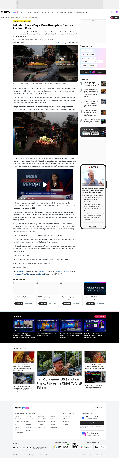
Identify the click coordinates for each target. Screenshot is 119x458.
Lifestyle (28, 424)
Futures (17, 427)
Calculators (29, 430)
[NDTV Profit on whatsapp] (30, 447)
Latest (29, 12)
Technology (41, 421)
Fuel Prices (53, 427)
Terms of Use (23, 454)
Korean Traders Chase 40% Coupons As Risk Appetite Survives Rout (93, 387)
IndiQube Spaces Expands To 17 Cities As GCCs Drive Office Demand (71, 335)
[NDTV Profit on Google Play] (86, 446)
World (36, 39)
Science (40, 424)
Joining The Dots (92, 297)
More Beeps (93, 226)
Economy (50, 12)
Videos (52, 424)
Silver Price (41, 427)
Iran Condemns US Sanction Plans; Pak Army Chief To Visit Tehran (59, 383)
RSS (46, 454)
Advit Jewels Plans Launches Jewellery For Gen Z (46, 335)
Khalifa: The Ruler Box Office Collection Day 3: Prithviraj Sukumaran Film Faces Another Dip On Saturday (22, 367)
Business (43, 12)
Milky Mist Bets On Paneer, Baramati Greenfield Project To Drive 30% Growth (94, 335)
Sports (52, 421)
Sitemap (41, 454)
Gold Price (29, 427)
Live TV (23, 12)
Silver (29, 274)
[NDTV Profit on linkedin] (24, 447)
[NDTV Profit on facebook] (14, 447)
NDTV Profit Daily (44, 297)
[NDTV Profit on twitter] (17, 447)
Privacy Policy (33, 454)
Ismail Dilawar (29, 39)
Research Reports (61, 12)
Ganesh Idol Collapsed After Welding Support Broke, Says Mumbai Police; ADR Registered (94, 366)
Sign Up (92, 423)
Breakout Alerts (20, 421)
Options (17, 430)
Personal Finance (79, 12)
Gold (22, 274)
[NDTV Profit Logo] (22, 407)
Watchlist (18, 419)
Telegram (66, 419)
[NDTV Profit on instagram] (20, 447)
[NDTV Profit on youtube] (27, 447)
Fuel (17, 274)
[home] (11, 11)
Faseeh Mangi (21, 39)
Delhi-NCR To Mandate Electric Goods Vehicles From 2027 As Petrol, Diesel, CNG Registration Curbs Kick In (23, 389)
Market (41, 271)
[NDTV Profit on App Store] (99, 446)
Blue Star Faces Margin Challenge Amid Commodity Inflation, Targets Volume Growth (24, 335)
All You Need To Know (21, 297)
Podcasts (66, 421)
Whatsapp (66, 424)
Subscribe (19, 303)
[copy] (77, 42)
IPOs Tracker (19, 433)
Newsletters (66, 416)
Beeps (70, 12)
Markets (36, 12)
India (51, 419)
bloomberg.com (44, 263)
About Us (15, 454)
